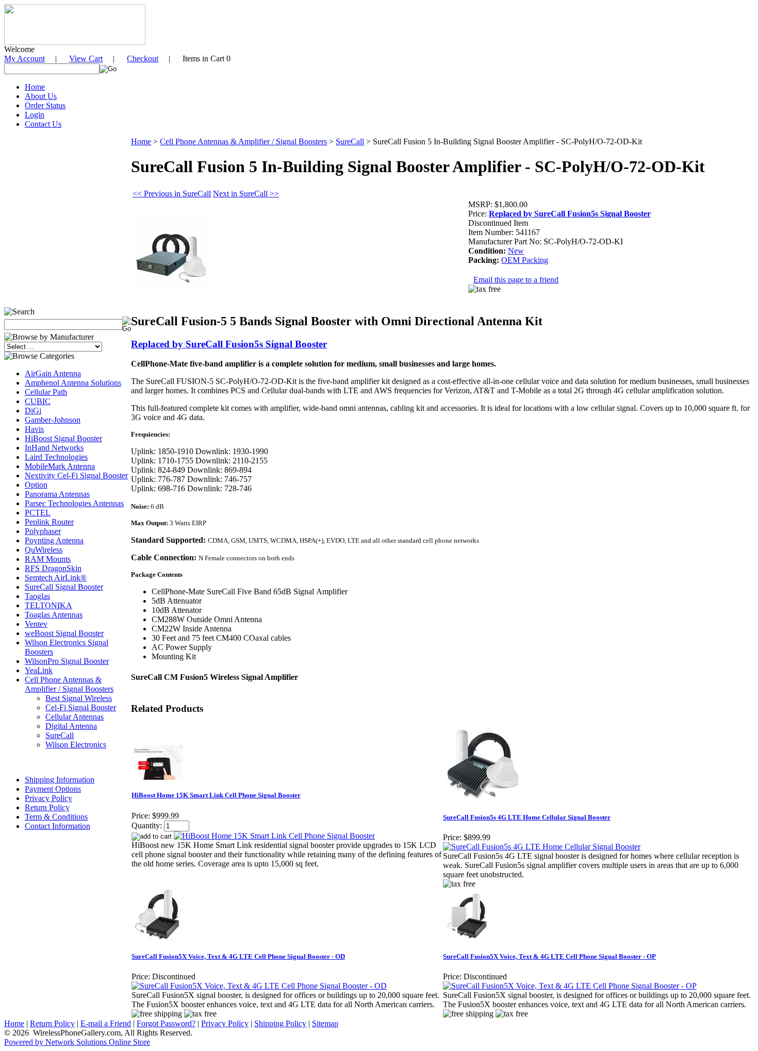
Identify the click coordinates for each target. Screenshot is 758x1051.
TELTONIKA (48, 605)
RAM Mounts (48, 559)
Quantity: (146, 825)
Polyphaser (43, 531)
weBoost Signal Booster (64, 633)
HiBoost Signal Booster (63, 438)
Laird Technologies (56, 457)
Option (36, 484)
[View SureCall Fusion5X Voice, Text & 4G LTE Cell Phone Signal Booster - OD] (259, 985)
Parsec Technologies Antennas (74, 503)
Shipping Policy (280, 1023)
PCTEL (38, 512)
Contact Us (43, 124)
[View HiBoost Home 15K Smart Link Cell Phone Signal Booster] (274, 835)
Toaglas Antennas (54, 614)
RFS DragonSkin (53, 568)
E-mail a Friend (105, 1023)
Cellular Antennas (74, 716)
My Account (24, 58)
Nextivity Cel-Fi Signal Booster (76, 475)
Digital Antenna (71, 726)
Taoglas (37, 596)
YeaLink (39, 670)
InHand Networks (54, 447)
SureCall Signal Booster (64, 586)
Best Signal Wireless (78, 698)
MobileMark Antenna (60, 466)
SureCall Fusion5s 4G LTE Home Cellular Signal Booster (527, 817)
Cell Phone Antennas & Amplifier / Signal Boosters (69, 684)
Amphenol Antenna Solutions (73, 382)
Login (34, 114)
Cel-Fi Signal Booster (80, 707)
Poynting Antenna (54, 540)
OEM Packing (524, 260)
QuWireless (43, 549)
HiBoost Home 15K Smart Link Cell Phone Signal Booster (216, 795)
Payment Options (53, 789)
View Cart (86, 58)
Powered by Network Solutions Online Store (77, 1042)
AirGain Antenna (53, 373)
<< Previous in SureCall (172, 193)
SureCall (59, 735)
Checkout (142, 58)
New (516, 250)
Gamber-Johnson (52, 419)
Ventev (36, 624)
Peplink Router (49, 522)
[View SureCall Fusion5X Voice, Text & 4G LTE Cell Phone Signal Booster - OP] (570, 985)
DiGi (33, 410)
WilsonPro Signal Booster (67, 661)
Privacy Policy (48, 798)
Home (35, 86)
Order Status (45, 105)
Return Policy (47, 807)
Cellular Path (46, 392)
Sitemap (325, 1023)
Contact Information (57, 826)
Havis (34, 429)
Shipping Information (59, 779)
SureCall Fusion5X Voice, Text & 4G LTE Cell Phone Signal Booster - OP (549, 956)
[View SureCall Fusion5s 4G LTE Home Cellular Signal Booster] (541, 846)
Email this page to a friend (515, 279)
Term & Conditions (56, 816)
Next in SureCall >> (246, 193)
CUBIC (38, 401)
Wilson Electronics (75, 744)
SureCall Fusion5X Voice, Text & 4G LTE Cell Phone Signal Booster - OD (238, 956)
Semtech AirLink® (56, 577)
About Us (41, 96)
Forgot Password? (166, 1023)
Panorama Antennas (57, 494)
